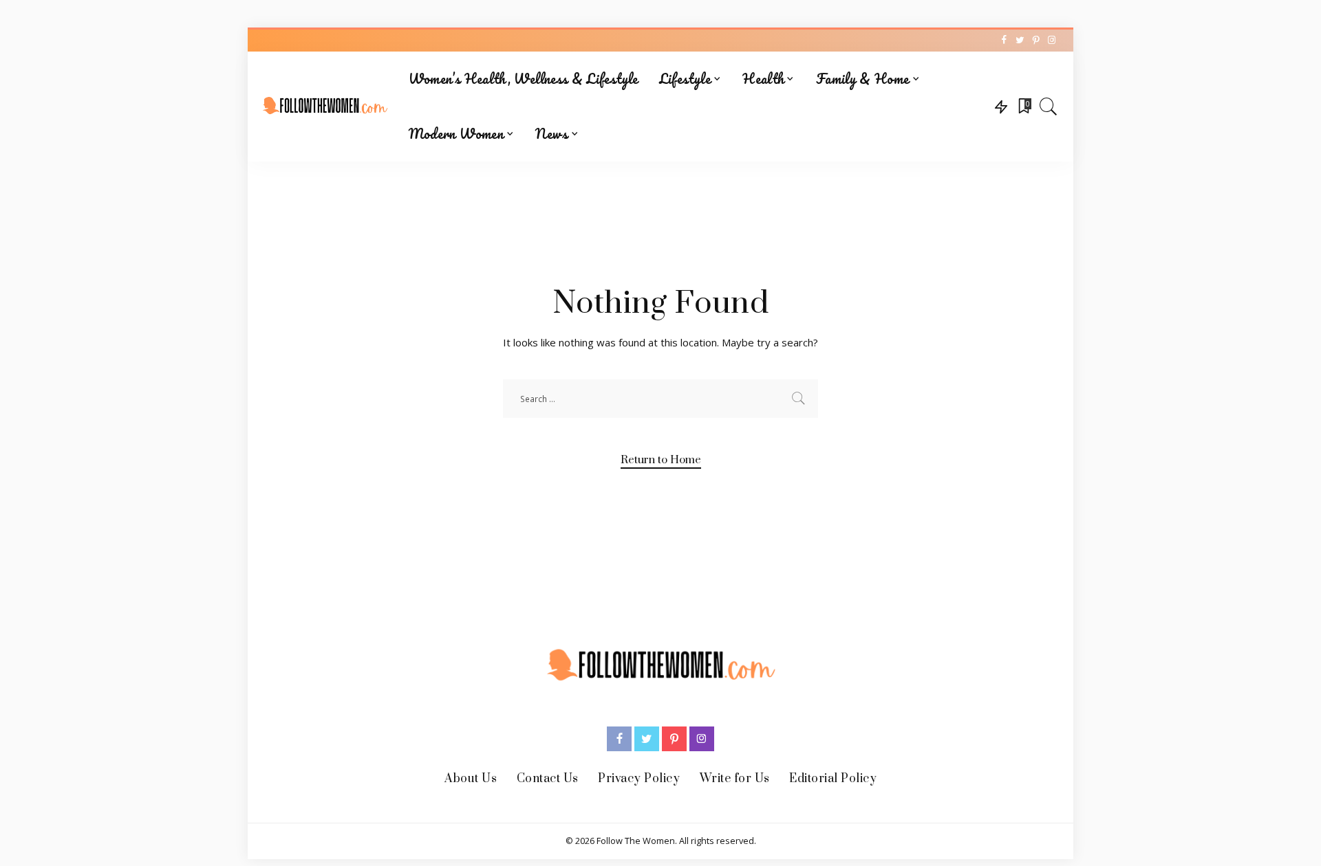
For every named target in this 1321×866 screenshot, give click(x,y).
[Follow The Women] (324, 106)
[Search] (1049, 107)
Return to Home (661, 460)
